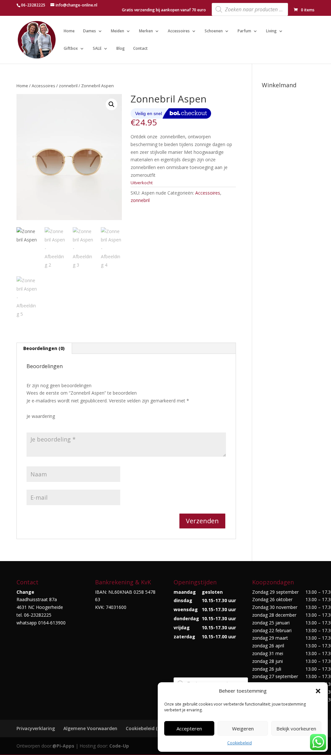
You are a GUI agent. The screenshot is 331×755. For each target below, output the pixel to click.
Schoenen (214, 31)
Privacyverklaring (35, 728)
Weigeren (243, 728)
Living (271, 31)
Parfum (244, 31)
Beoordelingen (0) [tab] (44, 348)
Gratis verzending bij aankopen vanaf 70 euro (164, 10)
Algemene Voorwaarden (90, 728)
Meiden (117, 31)
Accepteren (189, 728)
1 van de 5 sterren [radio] (30, 424)
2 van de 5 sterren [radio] (39, 424)
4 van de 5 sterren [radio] (57, 424)
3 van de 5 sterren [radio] (48, 424)
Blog (120, 48)
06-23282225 (33, 5)
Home (69, 31)
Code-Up (119, 746)
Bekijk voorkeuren (296, 728)
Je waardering (41, 416)
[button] (318, 691)
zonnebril (68, 86)
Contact (140, 48)
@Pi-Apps (63, 746)
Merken (146, 31)
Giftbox (71, 48)
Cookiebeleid (239, 743)
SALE (97, 48)
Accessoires (179, 31)
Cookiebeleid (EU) (145, 728)
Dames (89, 31)
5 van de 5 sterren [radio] (66, 424)
